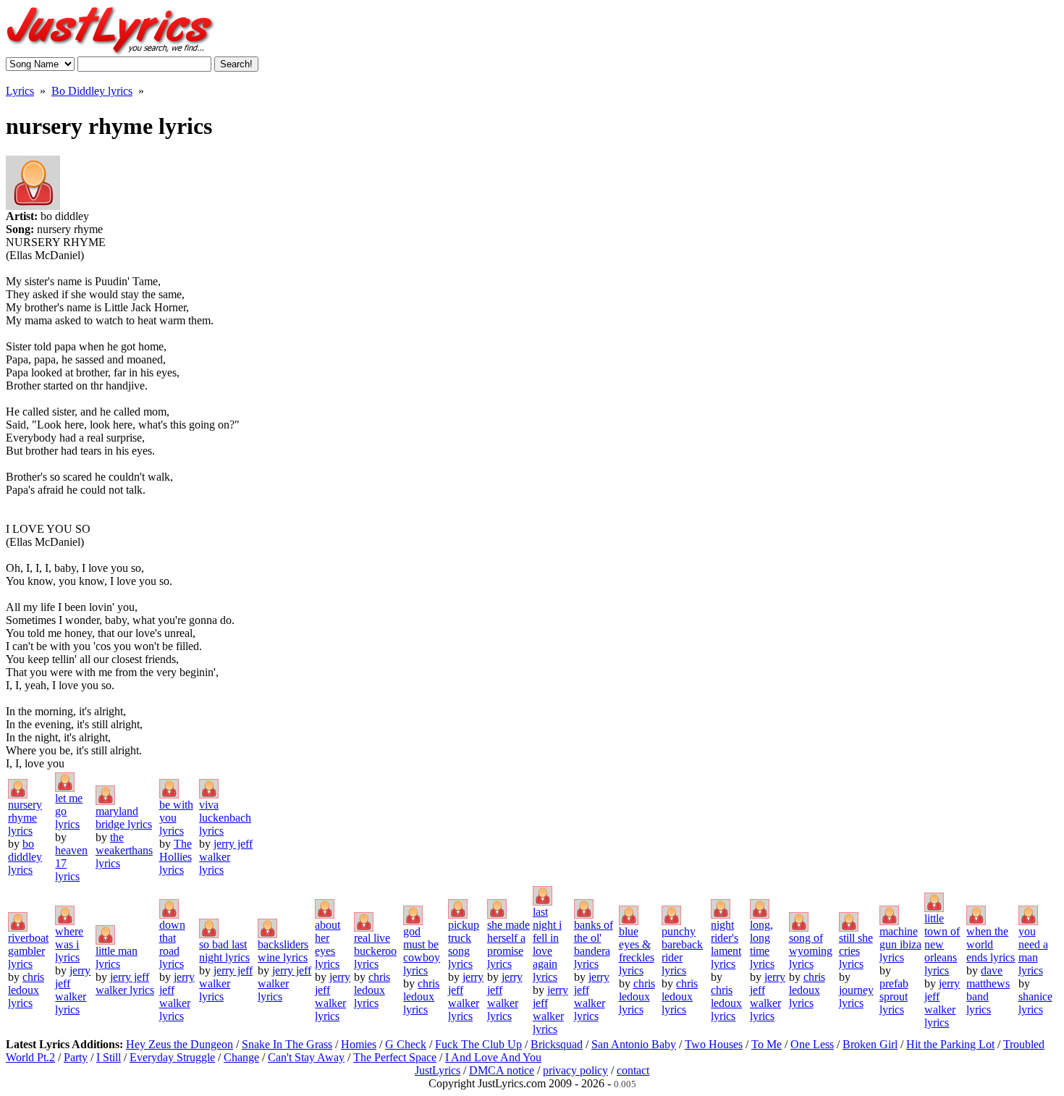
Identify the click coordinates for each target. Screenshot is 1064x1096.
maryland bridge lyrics (124, 817)
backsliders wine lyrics (283, 951)
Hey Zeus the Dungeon (179, 1044)
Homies (358, 1044)
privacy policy (575, 1070)
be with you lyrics (176, 817)
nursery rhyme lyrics (25, 817)
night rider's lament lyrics (726, 944)
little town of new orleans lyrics (942, 944)
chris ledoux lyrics (26, 990)
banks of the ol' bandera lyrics (593, 944)
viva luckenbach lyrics (225, 817)
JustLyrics (437, 1070)
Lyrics (20, 91)
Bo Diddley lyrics (91, 91)
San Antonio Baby (633, 1044)
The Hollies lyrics (175, 857)
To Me (766, 1044)
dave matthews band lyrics (988, 990)
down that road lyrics (172, 944)
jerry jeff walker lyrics (226, 857)
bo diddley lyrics (25, 857)
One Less (812, 1044)
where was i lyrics (69, 944)
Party (76, 1057)
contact (633, 1070)
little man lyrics (117, 957)
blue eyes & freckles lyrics (636, 951)
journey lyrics (856, 996)
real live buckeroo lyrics (375, 951)
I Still (108, 1057)
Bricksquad (557, 1044)
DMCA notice (501, 1070)
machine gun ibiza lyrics (900, 944)
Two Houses (714, 1044)
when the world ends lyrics (990, 944)
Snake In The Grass (287, 1044)
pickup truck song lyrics (463, 944)
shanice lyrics (1035, 1003)
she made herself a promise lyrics (508, 944)
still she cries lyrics (856, 951)
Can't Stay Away (306, 1057)
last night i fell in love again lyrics (547, 944)
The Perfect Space (394, 1057)
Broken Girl (870, 1044)
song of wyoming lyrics (810, 951)
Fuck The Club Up (478, 1044)
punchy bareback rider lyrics (682, 951)
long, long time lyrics (762, 944)
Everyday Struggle (172, 1057)
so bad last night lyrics (224, 951)
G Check (405, 1044)
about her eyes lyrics (327, 944)
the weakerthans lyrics (124, 850)
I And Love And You (493, 1057)
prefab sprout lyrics (893, 996)
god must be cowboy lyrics (421, 951)
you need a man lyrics (1033, 951)
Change (241, 1057)
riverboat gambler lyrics (28, 951)
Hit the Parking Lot (950, 1044)
